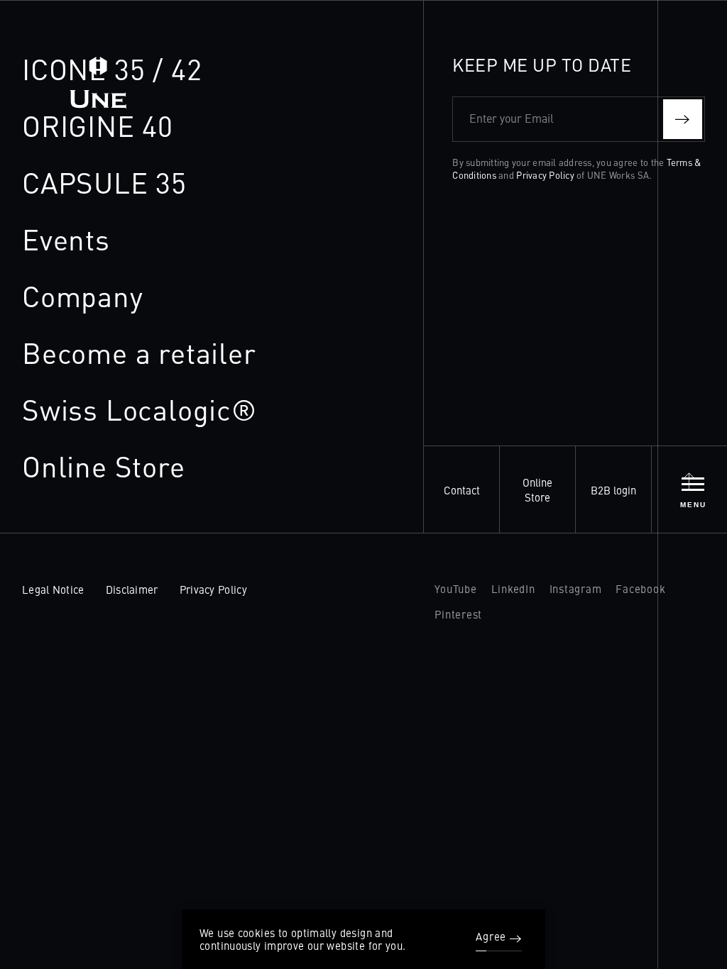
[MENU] (693, 484)
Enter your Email (511, 118)
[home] (98, 73)
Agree (491, 937)
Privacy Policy (545, 175)
